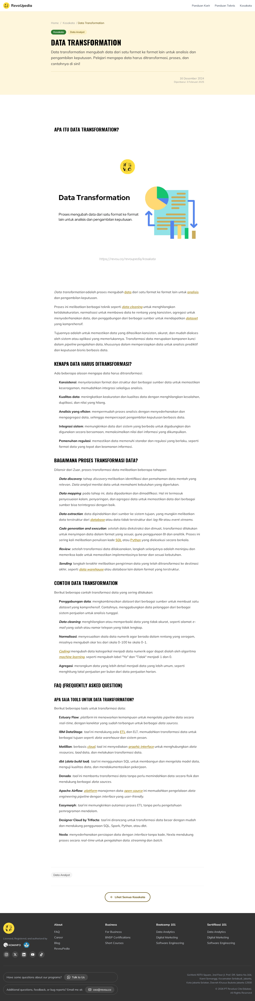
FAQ (57, 932)
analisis (193, 292)
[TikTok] (41, 954)
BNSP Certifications (117, 937)
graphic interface (141, 747)
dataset (192, 318)
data (127, 292)
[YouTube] (32, 954)
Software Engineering (170, 943)
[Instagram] (6, 954)
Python (135, 540)
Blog (57, 943)
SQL (119, 540)
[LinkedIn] (24, 954)
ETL (123, 732)
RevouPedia (62, 948)
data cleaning (132, 307)
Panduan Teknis (225, 5)
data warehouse (91, 569)
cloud (91, 747)
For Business (113, 932)
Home (55, 23)
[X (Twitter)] (15, 954)
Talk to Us (78, 977)
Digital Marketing (167, 937)
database (97, 520)
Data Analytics (165, 932)
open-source (133, 791)
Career (58, 937)
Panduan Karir (201, 5)
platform (90, 791)
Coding (64, 651)
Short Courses (114, 943)
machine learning (71, 657)
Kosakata (246, 5)
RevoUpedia (21, 5)
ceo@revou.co (102, 989)
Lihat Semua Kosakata (130, 897)
